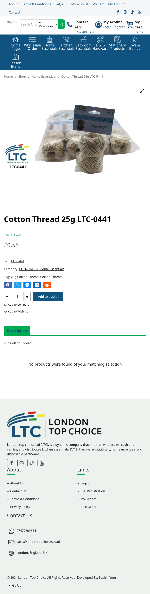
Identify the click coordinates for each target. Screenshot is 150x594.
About (13, 4)
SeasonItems (15, 64)
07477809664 (84, 32)
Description (17, 330)
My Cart (98, 4)
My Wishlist (79, 4)
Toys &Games (134, 47)
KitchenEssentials (66, 47)
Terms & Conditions (36, 4)
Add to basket (48, 296)
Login (84, 483)
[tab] (17, 330)
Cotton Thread (51, 277)
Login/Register (114, 27)
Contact (14, 12)
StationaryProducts (117, 47)
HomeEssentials (49, 47)
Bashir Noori (108, 577)
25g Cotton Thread (25, 277)
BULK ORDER (28, 269)
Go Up (16, 585)
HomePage (16, 47)
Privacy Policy (20, 507)
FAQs (59, 4)
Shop (22, 76)
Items (139, 32)
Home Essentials (43, 76)
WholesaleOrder (32, 47)
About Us (17, 483)
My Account (117, 4)
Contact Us (18, 491)
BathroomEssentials (83, 47)
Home (8, 76)
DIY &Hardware (100, 47)
